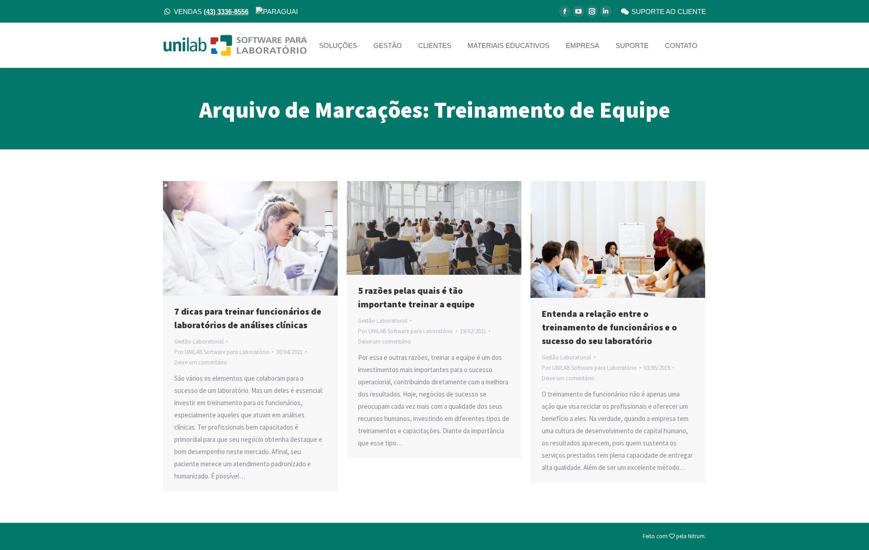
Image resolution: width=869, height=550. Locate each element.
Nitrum (696, 536)
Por (221, 352)
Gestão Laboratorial (199, 341)
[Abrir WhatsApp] (846, 527)
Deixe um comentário (200, 362)
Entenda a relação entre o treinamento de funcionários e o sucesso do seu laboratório (609, 327)
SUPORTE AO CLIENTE (668, 11)
